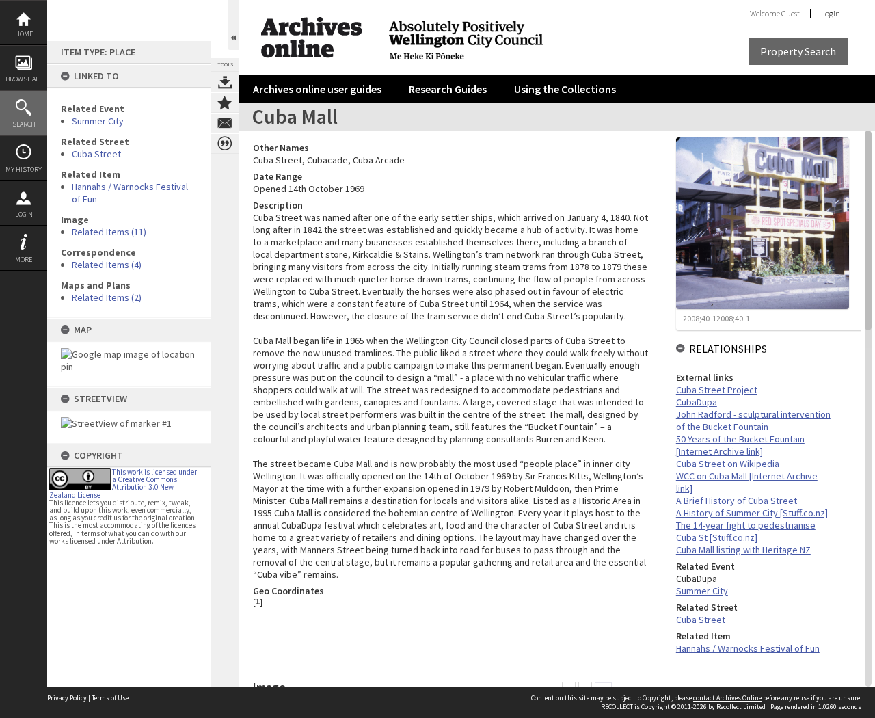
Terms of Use (110, 697)
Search (24, 124)
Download (225, 82)
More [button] (23, 259)
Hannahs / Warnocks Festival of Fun (748, 648)
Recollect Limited (741, 706)
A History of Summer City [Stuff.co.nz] (752, 513)
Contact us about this (225, 123)
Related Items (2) (107, 297)
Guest (790, 13)
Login (24, 214)
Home (24, 33)
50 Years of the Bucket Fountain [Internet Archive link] (740, 445)
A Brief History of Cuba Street (736, 500)
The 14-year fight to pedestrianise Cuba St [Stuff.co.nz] (746, 531)
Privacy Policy (67, 697)
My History (23, 169)
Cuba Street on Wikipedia (727, 463)
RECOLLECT (617, 706)
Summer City (98, 121)
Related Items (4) (107, 264)
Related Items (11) (109, 232)
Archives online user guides (317, 89)
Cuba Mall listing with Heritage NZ (743, 550)
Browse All (23, 79)
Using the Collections (565, 89)
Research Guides (448, 89)
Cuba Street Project (716, 390)
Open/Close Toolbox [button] (233, 25)
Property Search (798, 51)
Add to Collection (225, 102)
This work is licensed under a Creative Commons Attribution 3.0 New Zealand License (123, 483)
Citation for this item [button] (225, 143)
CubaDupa (696, 402)
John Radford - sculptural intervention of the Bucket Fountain (753, 420)
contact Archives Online (727, 697)
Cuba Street (96, 154)
